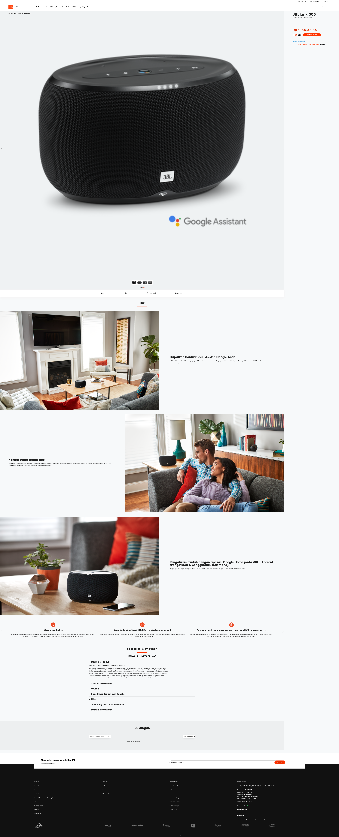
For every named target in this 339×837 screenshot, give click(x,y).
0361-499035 (253, 796)
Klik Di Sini (322, 44)
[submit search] (109, 736)
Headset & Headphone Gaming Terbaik (57, 7)
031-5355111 (248, 792)
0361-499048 (245, 796)
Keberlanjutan (242, 806)
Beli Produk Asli (314, 1)
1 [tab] (138, 640)
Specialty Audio (84, 7)
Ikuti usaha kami (242, 809)
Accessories (96, 7)
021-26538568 (256, 786)
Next (282, 149)
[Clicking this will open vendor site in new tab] (298, 35)
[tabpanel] (142, 145)
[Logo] (11, 7)
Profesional (301, 1)
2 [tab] (139, 640)
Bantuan (326, 1)
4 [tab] (143, 640)
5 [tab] (145, 640)
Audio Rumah (38, 7)
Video (141, 287)
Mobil (74, 7)
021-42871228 (247, 786)
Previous (1, 149)
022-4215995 (248, 790)
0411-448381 (248, 794)
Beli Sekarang (312, 35)
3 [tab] (141, 640)
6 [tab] (146, 640)
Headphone (27, 7)
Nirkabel (18, 7)
